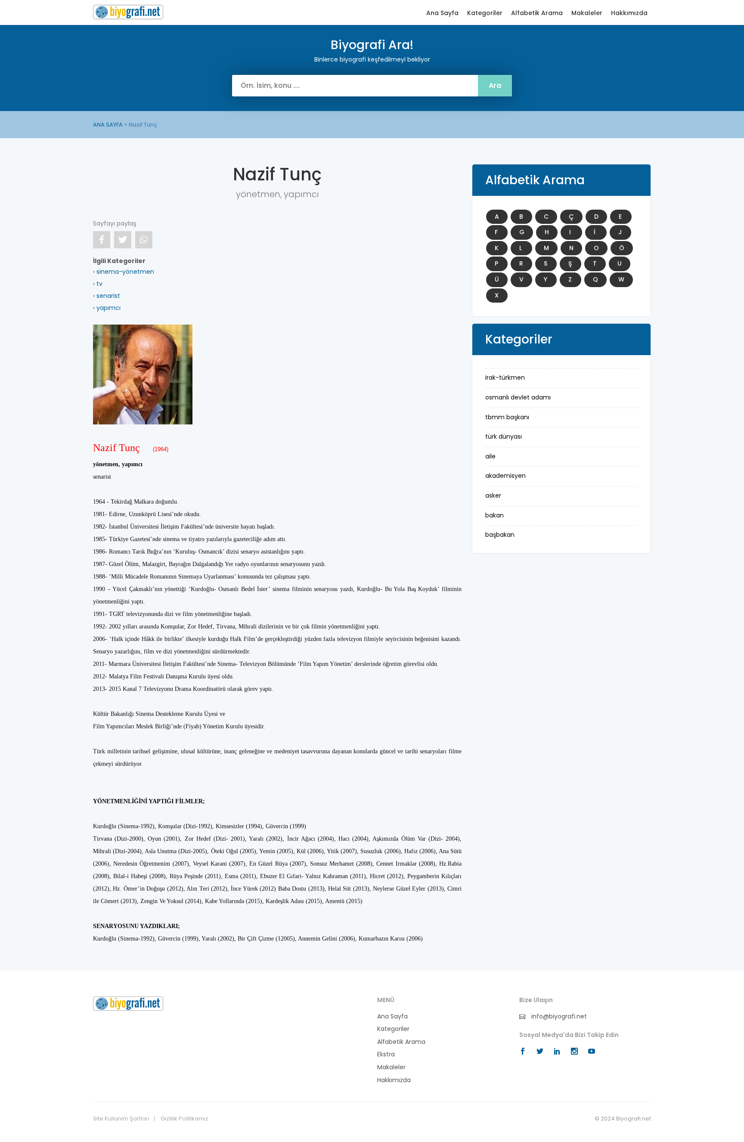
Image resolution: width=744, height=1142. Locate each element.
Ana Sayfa (442, 13)
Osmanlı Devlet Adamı (518, 397)
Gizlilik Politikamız (184, 1119)
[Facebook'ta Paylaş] (101, 239)
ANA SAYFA (108, 125)
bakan (494, 515)
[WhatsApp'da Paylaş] (143, 239)
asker (493, 495)
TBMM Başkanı (507, 417)
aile (490, 456)
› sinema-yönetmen (123, 271)
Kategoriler (484, 13)
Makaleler (586, 13)
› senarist (106, 295)
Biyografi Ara (128, 12)
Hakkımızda (629, 13)
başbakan (500, 534)
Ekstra (386, 1054)
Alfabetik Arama (537, 13)
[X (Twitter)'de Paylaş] (122, 239)
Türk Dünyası (503, 436)
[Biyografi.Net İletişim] (128, 1003)
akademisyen (505, 475)
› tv (97, 283)
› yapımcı (107, 307)
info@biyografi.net (558, 1016)
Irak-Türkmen (505, 377)
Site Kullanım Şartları (121, 1119)
